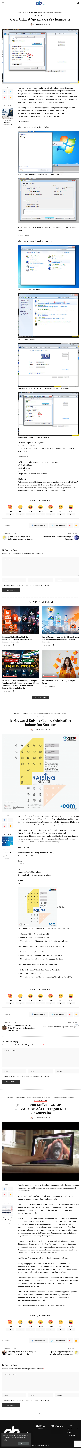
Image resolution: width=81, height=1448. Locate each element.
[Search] (78, 3)
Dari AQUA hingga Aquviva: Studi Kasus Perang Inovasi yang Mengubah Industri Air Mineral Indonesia (60, 639)
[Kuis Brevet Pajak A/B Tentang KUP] (7, 113)
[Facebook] (4, 91)
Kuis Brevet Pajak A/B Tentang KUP (7, 122)
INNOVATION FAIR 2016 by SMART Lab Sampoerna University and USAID (7, 854)
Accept (23, 1444)
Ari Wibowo (37, 24)
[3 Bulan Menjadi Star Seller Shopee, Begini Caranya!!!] (60, 664)
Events (40, 716)
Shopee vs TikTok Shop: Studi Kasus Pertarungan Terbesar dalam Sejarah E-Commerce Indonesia (17, 639)
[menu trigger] (4, 3)
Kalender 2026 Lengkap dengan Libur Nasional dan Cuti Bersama (7, 1222)
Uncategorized (40, 15)
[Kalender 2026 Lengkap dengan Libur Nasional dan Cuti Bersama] (7, 1210)
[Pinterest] (4, 97)
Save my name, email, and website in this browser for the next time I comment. (26, 585)
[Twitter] (10, 91)
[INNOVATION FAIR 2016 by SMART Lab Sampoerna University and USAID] (7, 842)
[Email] (10, 97)
